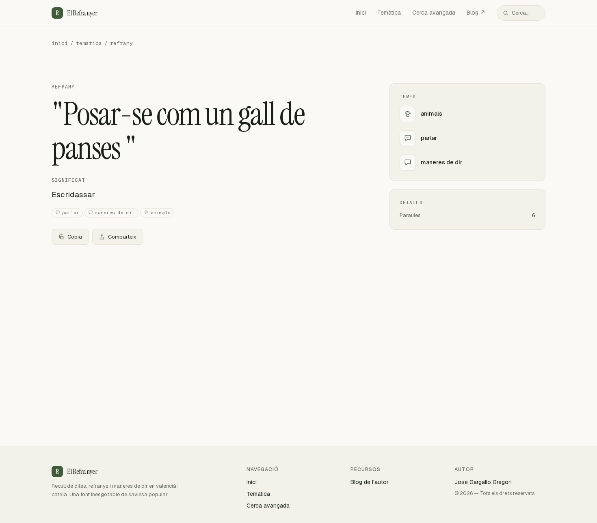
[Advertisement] (207, 311)
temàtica (89, 43)
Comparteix (122, 236)
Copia (74, 236)
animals (161, 212)
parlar (70, 212)
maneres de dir (115, 212)
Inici (361, 12)
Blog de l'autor (369, 482)
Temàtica (389, 12)
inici (60, 43)
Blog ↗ (476, 12)
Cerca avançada (433, 12)
